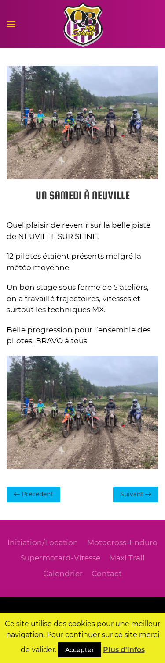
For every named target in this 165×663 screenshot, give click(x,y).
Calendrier (63, 573)
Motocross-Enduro (122, 542)
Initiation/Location (42, 542)
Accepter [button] (79, 650)
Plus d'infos (124, 649)
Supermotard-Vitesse (60, 557)
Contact (107, 573)
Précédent (36, 494)
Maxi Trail (127, 557)
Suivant (132, 494)
